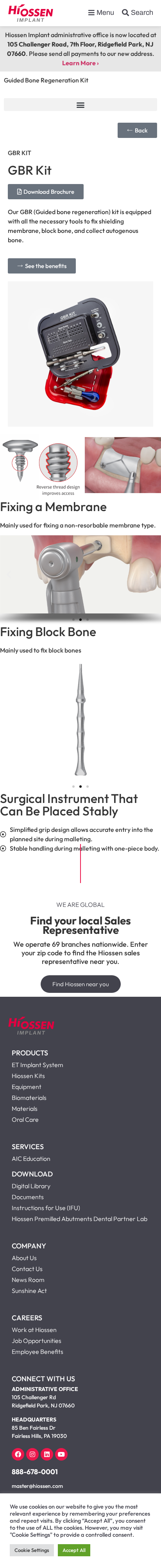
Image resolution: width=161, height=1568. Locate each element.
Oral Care (25, 1119)
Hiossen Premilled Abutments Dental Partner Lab (79, 1219)
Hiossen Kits (28, 1076)
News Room (28, 1280)
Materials (25, 1108)
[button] (80, 104)
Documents (28, 1197)
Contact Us (27, 1269)
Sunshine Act (29, 1290)
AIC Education (31, 1158)
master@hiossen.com (37, 1485)
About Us (24, 1258)
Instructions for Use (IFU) (46, 1208)
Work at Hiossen (34, 1330)
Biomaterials (29, 1097)
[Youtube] (61, 1454)
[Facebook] (18, 1454)
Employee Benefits (37, 1351)
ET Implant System (37, 1065)
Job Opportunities (36, 1341)
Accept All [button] (74, 1550)
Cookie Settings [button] (31, 1550)
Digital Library (31, 1186)
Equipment (26, 1087)
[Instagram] (32, 1454)
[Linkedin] (47, 1454)
